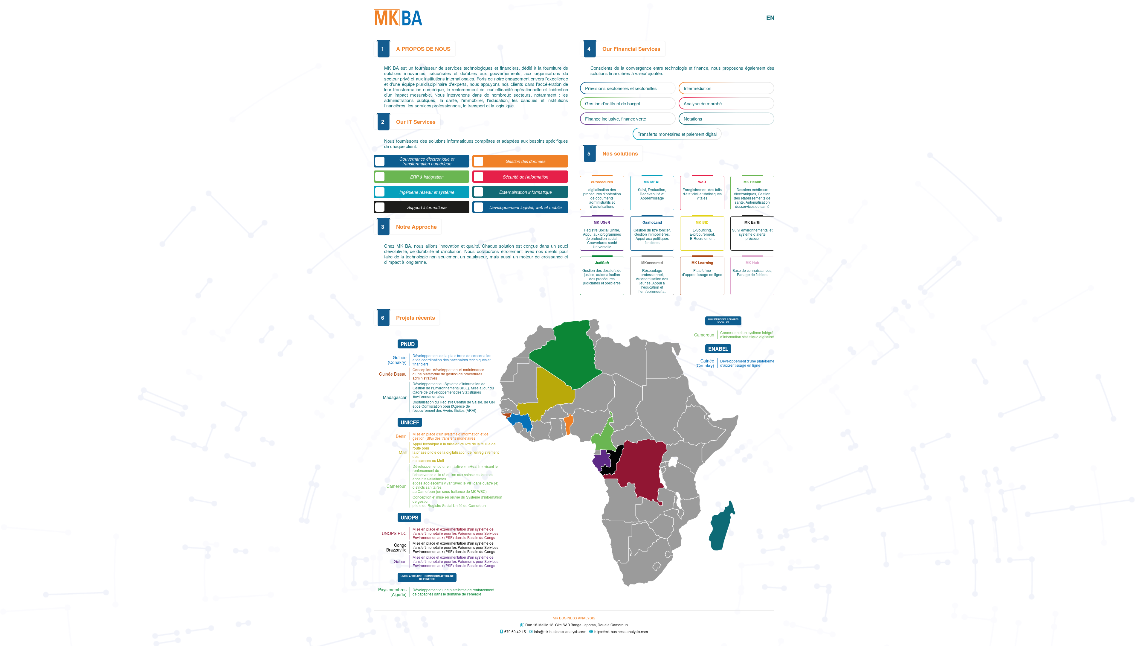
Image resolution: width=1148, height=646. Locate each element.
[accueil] (398, 17)
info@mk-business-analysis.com (560, 631)
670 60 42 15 (515, 631)
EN (770, 17)
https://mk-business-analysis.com (621, 631)
